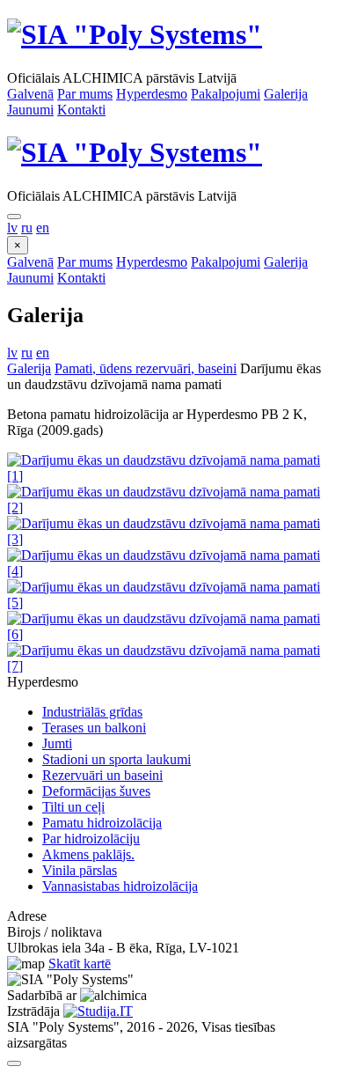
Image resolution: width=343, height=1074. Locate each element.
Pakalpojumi (225, 93)
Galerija (286, 93)
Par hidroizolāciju (91, 838)
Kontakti (81, 109)
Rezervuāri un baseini (102, 775)
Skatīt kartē (79, 963)
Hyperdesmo (151, 93)
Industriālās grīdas (92, 711)
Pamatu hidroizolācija (102, 822)
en (42, 227)
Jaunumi (30, 109)
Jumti (57, 743)
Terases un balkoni (94, 727)
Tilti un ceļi (73, 806)
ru (27, 227)
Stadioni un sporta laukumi (116, 759)
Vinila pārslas (79, 870)
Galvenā (30, 93)
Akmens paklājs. (88, 854)
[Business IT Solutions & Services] (98, 1011)
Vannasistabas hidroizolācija (120, 886)
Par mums (85, 93)
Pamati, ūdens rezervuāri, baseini (146, 368)
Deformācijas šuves (96, 790)
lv (12, 227)
